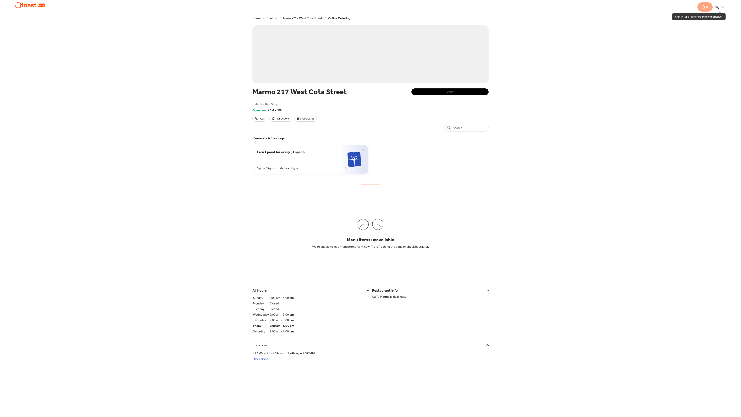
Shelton (272, 18)
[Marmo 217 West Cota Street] (30, 5)
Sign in (719, 7)
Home (256, 18)
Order (450, 91)
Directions (260, 359)
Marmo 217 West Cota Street (302, 18)
